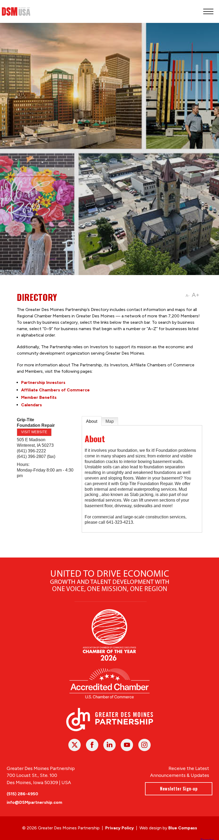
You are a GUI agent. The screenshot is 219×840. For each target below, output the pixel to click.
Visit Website (34, 432)
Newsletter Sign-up (178, 788)
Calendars (31, 404)
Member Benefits (39, 397)
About (91, 421)
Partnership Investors (43, 382)
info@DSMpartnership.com (34, 802)
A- (188, 295)
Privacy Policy (119, 827)
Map (109, 421)
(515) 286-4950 (22, 793)
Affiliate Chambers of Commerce (55, 389)
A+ (196, 294)
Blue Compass (182, 827)
